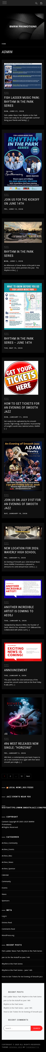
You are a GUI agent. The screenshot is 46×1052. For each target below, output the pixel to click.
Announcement (15, 670)
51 (22, 776)
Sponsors (5, 900)
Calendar (5, 875)
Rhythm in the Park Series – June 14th (17, 970)
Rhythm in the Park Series (12, 964)
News (6, 92)
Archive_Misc (7, 856)
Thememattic (32, 1047)
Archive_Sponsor (8, 868)
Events (4, 888)
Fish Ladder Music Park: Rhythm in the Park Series (22, 101)
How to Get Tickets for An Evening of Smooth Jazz (21, 407)
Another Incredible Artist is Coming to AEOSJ (19, 611)
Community (6, 881)
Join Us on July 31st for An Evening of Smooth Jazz (22, 504)
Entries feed (7, 922)
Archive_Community (10, 843)
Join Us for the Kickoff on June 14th (16, 957)
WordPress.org (8, 935)
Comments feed (8, 929)
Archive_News (7, 862)
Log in (4, 916)
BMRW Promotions (23, 26)
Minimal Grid (15, 1047)
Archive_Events (8, 849)
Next (28, 776)
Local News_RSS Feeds (21, 787)
